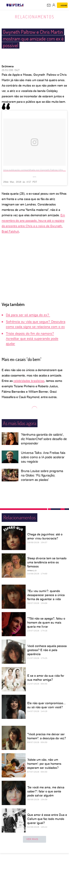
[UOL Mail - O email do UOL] (49, 5)
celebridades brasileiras (28, 381)
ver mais (32, 839)
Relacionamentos (34, 16)
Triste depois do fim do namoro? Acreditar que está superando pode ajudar (32, 338)
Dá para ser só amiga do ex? (28, 315)
